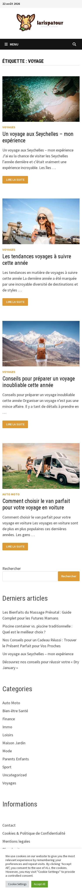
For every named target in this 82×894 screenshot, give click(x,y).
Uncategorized (14, 774)
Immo (7, 726)
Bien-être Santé (15, 710)
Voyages (8, 127)
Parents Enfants (15, 758)
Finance (8, 718)
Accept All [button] (39, 884)
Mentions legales (16, 841)
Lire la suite (15, 180)
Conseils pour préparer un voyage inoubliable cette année (38, 381)
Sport (6, 766)
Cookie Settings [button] (17, 884)
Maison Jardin (13, 742)
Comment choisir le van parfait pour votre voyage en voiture (36, 504)
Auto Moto (11, 494)
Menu (14, 44)
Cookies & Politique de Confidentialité (33, 833)
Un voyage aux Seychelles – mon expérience (37, 653)
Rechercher (11, 568)
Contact (9, 825)
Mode (7, 750)
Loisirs (7, 734)
